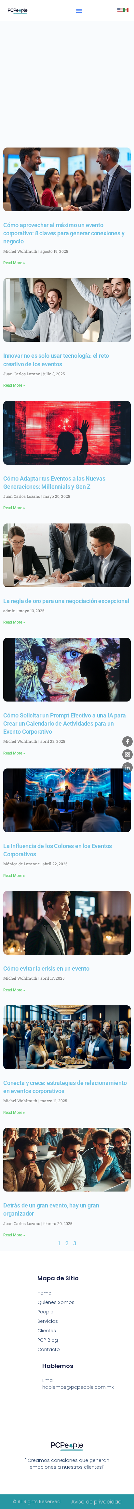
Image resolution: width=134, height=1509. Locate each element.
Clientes (46, 1330)
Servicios (47, 1321)
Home (44, 1293)
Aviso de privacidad (96, 1501)
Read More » (14, 263)
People (45, 1312)
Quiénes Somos (55, 1302)
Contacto (48, 1349)
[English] (120, 9)
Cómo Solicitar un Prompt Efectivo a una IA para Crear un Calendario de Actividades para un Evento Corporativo (64, 723)
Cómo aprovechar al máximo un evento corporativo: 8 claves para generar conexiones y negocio (64, 233)
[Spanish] (126, 9)
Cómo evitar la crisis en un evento (46, 968)
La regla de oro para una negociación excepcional (66, 601)
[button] (79, 11)
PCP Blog (47, 1340)
